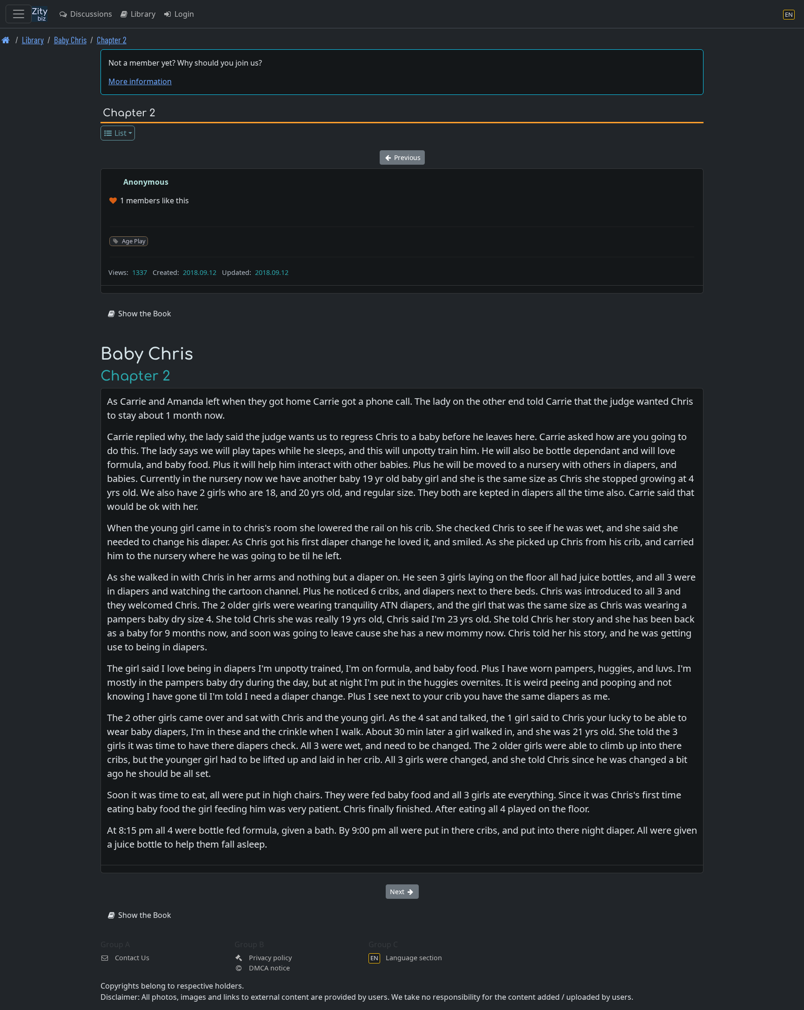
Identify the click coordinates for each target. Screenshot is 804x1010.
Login (183, 14)
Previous (406, 157)
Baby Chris (70, 39)
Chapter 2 (112, 39)
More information (140, 81)
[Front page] (6, 39)
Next (398, 891)
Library (142, 14)
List (120, 133)
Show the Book (143, 313)
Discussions (90, 14)
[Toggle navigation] (19, 14)
